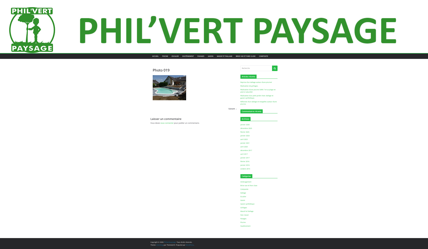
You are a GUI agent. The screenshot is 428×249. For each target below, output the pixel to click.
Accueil (155, 56)
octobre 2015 (245, 169)
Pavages (200, 56)
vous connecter (167, 123)
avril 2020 (244, 147)
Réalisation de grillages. (249, 86)
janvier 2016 (245, 165)
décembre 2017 (246, 150)
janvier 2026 (245, 125)
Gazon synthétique (247, 204)
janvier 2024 (245, 136)
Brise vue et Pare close (245, 56)
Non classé (244, 215)
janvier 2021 (245, 143)
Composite (263, 56)
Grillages (243, 208)
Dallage (243, 193)
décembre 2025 (246, 128)
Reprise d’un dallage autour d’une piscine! (256, 82)
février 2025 (244, 132)
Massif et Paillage (224, 56)
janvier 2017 (245, 158)
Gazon (210, 56)
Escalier (175, 56)
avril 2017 (244, 154)
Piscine (165, 56)
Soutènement (188, 56)
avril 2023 (244, 139)
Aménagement (245, 182)
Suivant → (232, 108)
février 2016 (244, 161)
